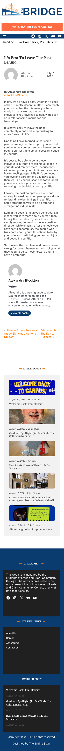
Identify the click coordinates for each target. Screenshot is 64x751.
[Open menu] (4, 36)
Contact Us (12, 647)
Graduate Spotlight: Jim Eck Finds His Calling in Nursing (31, 435)
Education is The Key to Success (48, 333)
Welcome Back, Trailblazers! (38, 42)
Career (10, 638)
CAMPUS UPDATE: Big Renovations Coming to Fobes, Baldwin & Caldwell (31, 499)
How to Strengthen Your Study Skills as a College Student (20, 333)
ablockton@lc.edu (15, 95)
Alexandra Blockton (23, 280)
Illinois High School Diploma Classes (31, 529)
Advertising (12, 642)
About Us (11, 633)
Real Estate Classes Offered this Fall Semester (30, 467)
